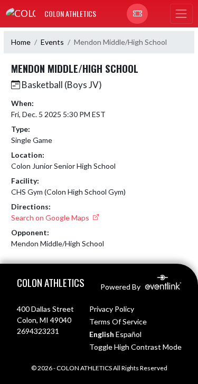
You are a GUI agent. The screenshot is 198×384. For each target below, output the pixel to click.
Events (52, 41)
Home (21, 41)
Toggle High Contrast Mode (135, 346)
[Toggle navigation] (181, 14)
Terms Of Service (118, 321)
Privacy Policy (111, 308)
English (101, 334)
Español (129, 334)
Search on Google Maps (51, 217)
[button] (137, 14)
